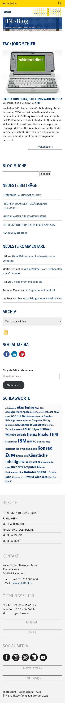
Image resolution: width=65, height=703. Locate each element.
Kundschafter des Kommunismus (24, 216)
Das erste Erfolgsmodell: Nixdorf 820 (40, 298)
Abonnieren (13, 385)
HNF (39, 102)
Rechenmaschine (14, 472)
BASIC (8, 416)
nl (16, 3)
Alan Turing (25, 407)
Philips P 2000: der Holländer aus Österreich (25, 206)
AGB (38, 692)
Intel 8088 (45, 442)
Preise (31, 632)
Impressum (9, 692)
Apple (26, 412)
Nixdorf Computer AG (26, 467)
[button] (6, 354)
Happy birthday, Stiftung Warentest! (32, 99)
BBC (13, 416)
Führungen (10, 518)
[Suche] (59, 3)
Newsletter (31, 668)
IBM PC (31, 441)
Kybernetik (22, 455)
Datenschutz (26, 692)
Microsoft (31, 462)
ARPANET (49, 412)
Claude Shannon (23, 420)
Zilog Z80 (52, 477)
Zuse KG (8, 481)
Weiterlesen (44, 146)
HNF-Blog (31, 678)
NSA (43, 467)
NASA (7, 467)
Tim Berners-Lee (19, 477)
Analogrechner (13, 412)
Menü (7, 12)
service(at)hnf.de (22, 583)
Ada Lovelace (10, 408)
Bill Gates (23, 416)
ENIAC (27, 429)
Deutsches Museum (28, 425)
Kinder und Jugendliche (18, 529)
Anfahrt (31, 622)
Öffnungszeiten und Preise (20, 513)
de (4, 3)
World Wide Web (37, 477)
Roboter (30, 472)
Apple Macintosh (37, 412)
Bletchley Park (36, 416)
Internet (10, 449)
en (8, 3)
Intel (39, 441)
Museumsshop (12, 535)
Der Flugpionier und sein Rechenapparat (29, 225)
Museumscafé (12, 541)
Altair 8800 (39, 408)
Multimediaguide (13, 524)
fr (12, 3)
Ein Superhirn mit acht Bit (26, 282)
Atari (56, 412)
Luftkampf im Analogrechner (22, 195)
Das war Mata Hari (15, 233)
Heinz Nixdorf (39, 434)
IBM (22, 440)
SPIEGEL (42, 472)
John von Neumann (26, 449)
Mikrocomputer (46, 462)
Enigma (35, 429)
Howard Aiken (11, 442)
